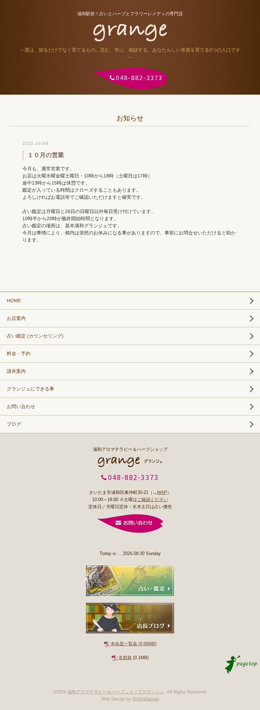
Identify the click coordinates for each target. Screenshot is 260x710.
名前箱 (125, 657)
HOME (14, 300)
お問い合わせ (21, 406)
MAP (162, 492)
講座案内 (16, 371)
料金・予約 (18, 353)
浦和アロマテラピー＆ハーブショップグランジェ (115, 691)
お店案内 (16, 318)
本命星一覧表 (133, 643)
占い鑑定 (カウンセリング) (35, 336)
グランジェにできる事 (30, 388)
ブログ (14, 424)
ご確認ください (152, 499)
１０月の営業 (45, 155)
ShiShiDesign (145, 699)
